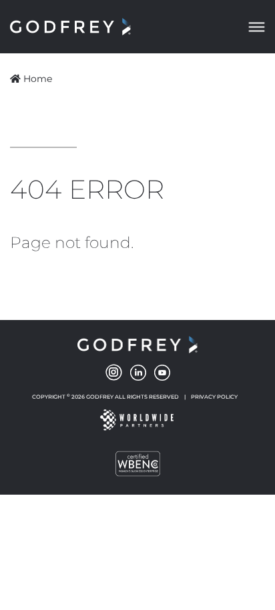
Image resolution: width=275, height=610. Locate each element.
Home (37, 79)
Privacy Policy (214, 396)
